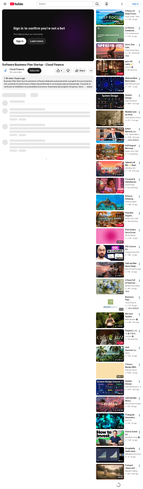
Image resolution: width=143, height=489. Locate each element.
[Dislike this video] (68, 70)
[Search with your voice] (106, 4)
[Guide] (5, 4)
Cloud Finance (16, 69)
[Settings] (122, 4)
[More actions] (91, 70)
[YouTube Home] (16, 4)
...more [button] (88, 87)
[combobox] (65, 4)
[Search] (97, 4)
